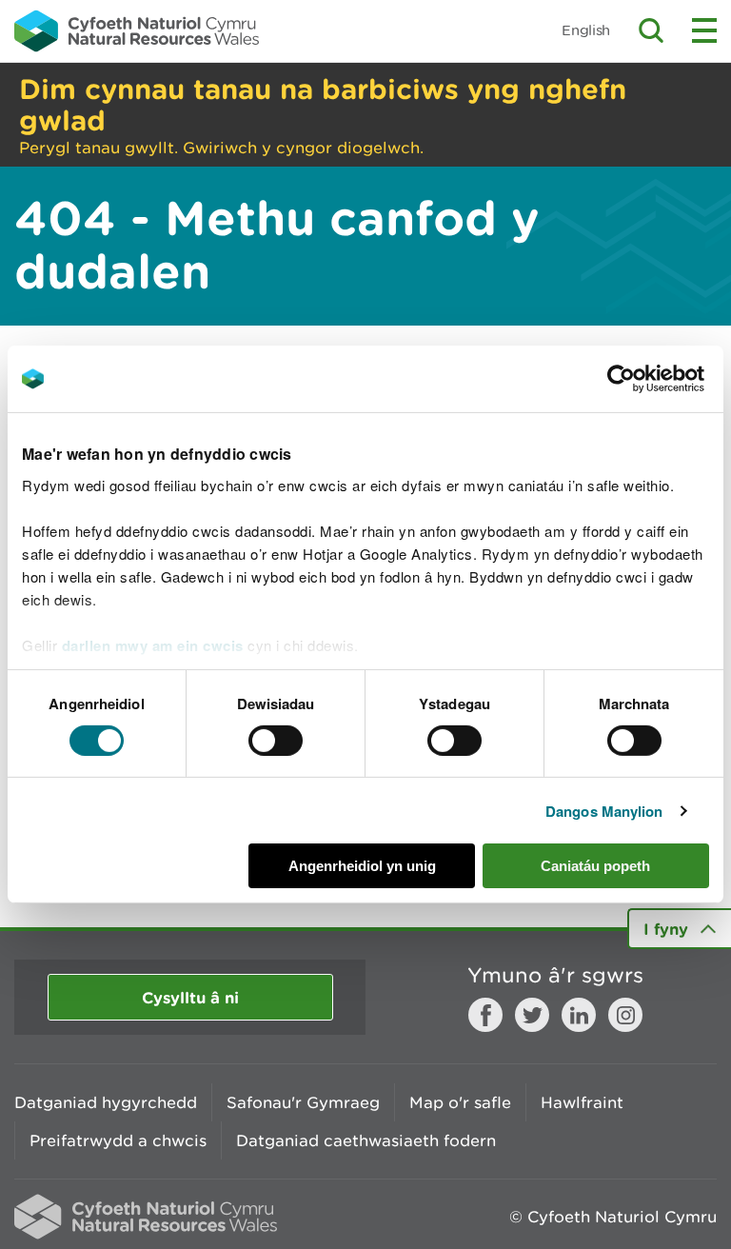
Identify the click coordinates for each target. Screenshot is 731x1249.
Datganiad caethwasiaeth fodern (366, 1140)
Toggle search (651, 30)
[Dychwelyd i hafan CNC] (136, 30)
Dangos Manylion (604, 811)
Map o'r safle (460, 1102)
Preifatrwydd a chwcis (118, 1140)
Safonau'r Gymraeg (303, 1102)
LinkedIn (579, 1015)
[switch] (275, 740)
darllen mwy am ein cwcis (153, 644)
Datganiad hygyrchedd (105, 1102)
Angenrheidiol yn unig (362, 866)
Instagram (625, 1015)
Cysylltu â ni (190, 997)
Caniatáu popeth (595, 866)
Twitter (532, 1015)
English (586, 30)
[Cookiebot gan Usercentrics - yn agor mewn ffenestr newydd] (654, 379)
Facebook (485, 1015)
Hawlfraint (582, 1102)
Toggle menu (704, 30)
